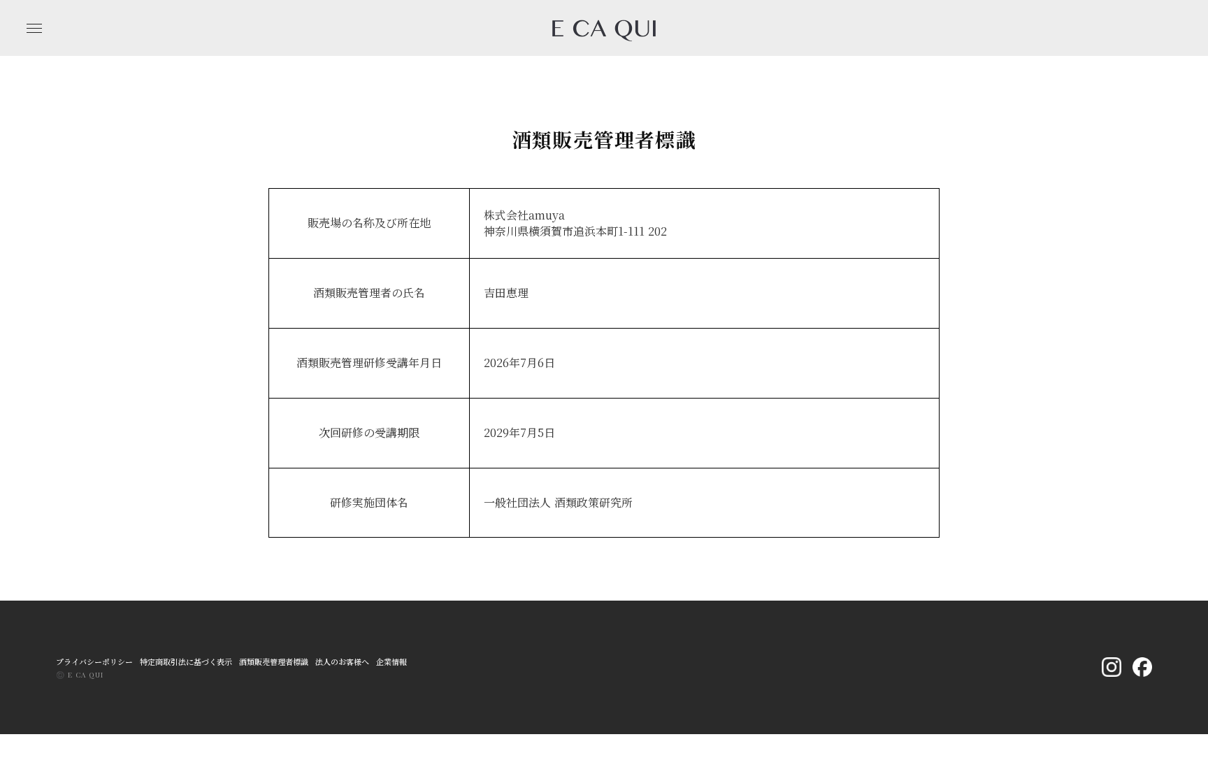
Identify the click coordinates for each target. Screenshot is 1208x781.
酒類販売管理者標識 (273, 662)
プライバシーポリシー (94, 662)
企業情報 (391, 662)
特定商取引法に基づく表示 (186, 662)
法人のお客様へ (342, 662)
